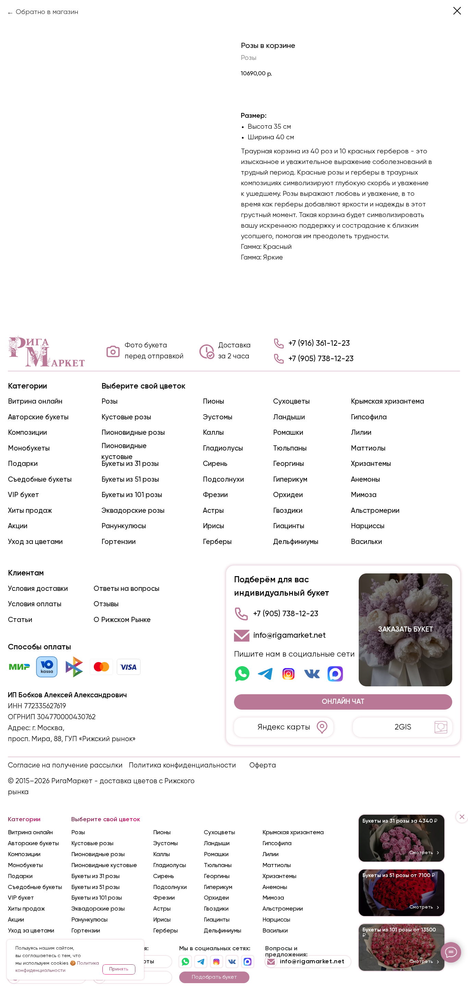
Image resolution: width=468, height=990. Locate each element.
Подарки (23, 464)
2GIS (403, 727)
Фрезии (215, 495)
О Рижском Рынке (122, 620)
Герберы (217, 542)
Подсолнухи (223, 479)
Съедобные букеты (40, 479)
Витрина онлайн (35, 401)
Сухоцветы (291, 401)
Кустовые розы (126, 417)
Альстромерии (375, 511)
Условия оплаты (34, 604)
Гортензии (118, 542)
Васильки (366, 542)
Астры (213, 511)
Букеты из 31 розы (130, 464)
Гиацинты (288, 526)
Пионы (213, 401)
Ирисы (213, 526)
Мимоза (364, 495)
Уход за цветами (35, 542)
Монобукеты (29, 448)
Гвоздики (288, 511)
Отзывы (106, 604)
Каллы (213, 432)
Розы (109, 401)
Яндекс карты (284, 727)
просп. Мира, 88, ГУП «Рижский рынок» (72, 739)
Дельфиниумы (295, 542)
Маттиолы (368, 448)
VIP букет (23, 495)
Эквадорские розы (132, 511)
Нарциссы (367, 526)
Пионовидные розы (133, 432)
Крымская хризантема (387, 401)
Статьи (20, 620)
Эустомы (217, 417)
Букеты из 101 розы (131, 495)
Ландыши (289, 417)
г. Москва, (48, 728)
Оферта (262, 765)
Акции (17, 526)
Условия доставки (38, 589)
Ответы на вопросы (126, 589)
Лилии (361, 432)
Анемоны (365, 479)
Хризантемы (371, 464)
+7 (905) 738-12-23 (321, 359)
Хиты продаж (30, 511)
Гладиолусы (223, 448)
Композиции (27, 432)
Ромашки (288, 432)
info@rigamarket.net (290, 635)
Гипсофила (369, 417)
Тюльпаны (290, 448)
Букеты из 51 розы (130, 479)
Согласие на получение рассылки (65, 765)
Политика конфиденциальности (182, 765)
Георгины (288, 464)
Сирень (215, 464)
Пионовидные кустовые (104, 865)
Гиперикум (290, 479)
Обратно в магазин (47, 12)
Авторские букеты (38, 417)
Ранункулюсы (123, 526)
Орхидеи (288, 495)
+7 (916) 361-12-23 (319, 343)
